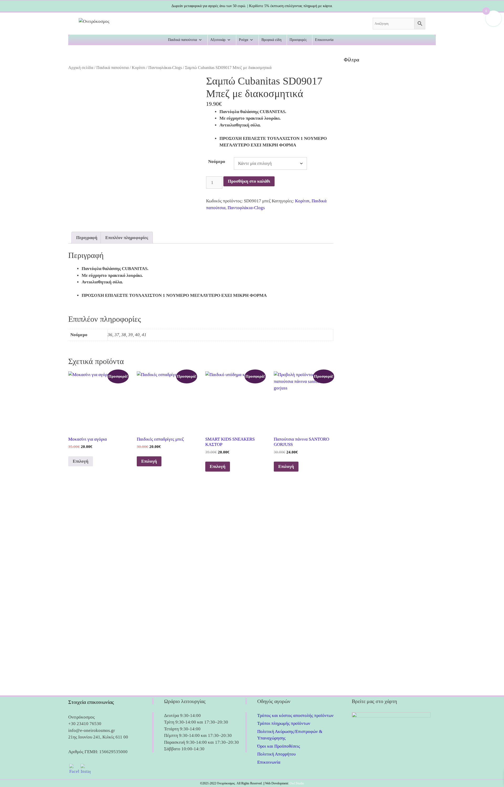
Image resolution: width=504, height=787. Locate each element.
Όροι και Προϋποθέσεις (278, 746)
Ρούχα (243, 40)
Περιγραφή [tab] (86, 237)
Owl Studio (297, 783)
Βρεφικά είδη (271, 40)
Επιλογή (80, 461)
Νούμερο (216, 161)
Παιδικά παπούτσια (182, 40)
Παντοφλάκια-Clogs (165, 67)
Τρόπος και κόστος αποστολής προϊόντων (295, 715)
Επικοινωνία (324, 40)
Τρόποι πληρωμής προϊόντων (283, 723)
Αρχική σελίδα (80, 67)
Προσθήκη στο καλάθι (249, 181)
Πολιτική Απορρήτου (276, 754)
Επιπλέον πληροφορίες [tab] (126, 237)
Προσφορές (298, 40)
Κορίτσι (138, 67)
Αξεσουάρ (217, 40)
